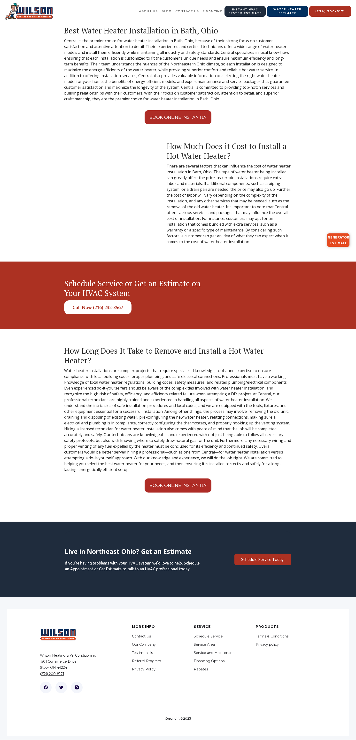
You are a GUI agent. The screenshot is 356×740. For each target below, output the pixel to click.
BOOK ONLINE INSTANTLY (178, 117)
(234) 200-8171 (52, 674)
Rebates (201, 669)
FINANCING (213, 11)
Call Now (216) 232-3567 (98, 307)
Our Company (144, 644)
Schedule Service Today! (262, 559)
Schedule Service (208, 636)
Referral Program (146, 661)
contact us (187, 11)
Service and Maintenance (215, 653)
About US (148, 11)
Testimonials (142, 653)
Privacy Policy (143, 669)
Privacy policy (267, 644)
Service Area (204, 644)
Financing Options (209, 661)
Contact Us (141, 636)
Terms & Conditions (272, 636)
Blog (166, 11)
